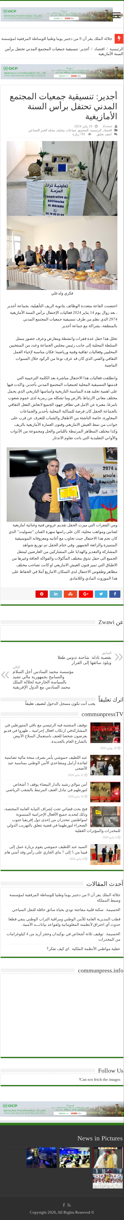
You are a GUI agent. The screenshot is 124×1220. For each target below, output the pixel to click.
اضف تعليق (104, 134)
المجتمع (83, 130)
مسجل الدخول (58, 703)
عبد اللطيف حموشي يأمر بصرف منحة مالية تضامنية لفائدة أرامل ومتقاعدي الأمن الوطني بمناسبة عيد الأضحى (46, 763)
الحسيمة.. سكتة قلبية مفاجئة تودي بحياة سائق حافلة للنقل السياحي (66, 909)
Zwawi (107, 126)
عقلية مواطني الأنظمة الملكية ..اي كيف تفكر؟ (83, 948)
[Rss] (69, 1205)
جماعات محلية (66, 130)
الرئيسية (116, 49)
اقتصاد (99, 49)
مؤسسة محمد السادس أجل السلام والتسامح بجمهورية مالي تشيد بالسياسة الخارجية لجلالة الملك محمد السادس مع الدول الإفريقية (43, 677)
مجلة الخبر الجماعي (41, 130)
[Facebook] (64, 1205)
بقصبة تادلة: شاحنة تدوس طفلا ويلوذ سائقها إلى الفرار (84, 658)
